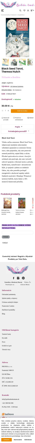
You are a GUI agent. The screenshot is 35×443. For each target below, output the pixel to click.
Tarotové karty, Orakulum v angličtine (12, 15)
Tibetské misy (6, 349)
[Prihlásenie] (28, 10)
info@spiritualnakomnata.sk (10, 399)
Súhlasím (6, 440)
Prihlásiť (5, 237)
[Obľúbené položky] (24, 10)
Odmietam (28, 440)
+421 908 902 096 (7, 403)
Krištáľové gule (7, 346)
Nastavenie (18, 440)
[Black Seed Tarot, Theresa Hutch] (17, 37)
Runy (3, 342)
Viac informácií (26, 436)
